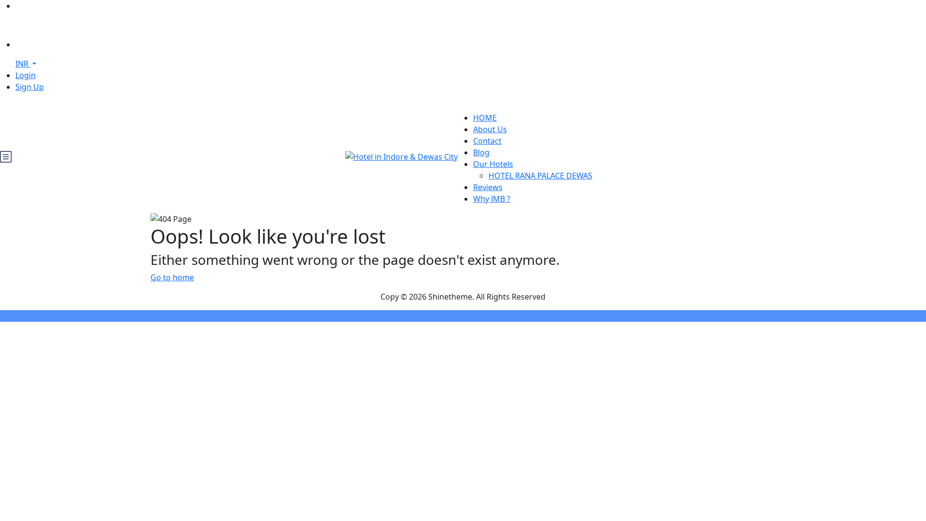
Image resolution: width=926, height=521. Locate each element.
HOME (485, 117)
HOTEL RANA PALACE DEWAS (540, 175)
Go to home (172, 277)
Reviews (488, 187)
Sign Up (29, 87)
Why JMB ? (491, 198)
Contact (487, 141)
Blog (481, 152)
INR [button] (22, 63)
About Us (490, 129)
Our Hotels (493, 164)
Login (25, 75)
